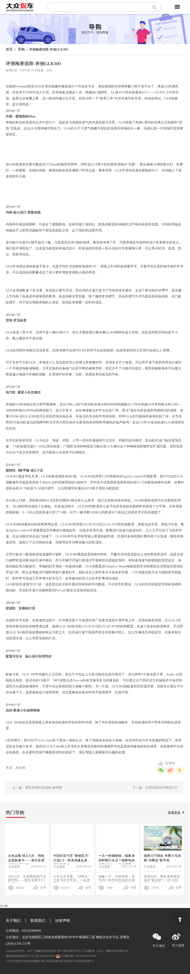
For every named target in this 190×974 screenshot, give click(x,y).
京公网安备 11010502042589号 (78, 956)
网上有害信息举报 (52, 961)
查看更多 (174, 813)
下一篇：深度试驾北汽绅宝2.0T (155, 787)
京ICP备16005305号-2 (70, 951)
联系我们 (37, 921)
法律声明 (62, 921)
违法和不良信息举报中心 (79, 961)
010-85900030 (31, 930)
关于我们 (13, 921)
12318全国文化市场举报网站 (23, 961)
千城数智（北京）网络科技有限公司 (106, 951)
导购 (21, 49)
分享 (43, 887)
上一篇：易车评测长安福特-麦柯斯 (37, 787)
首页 (9, 49)
